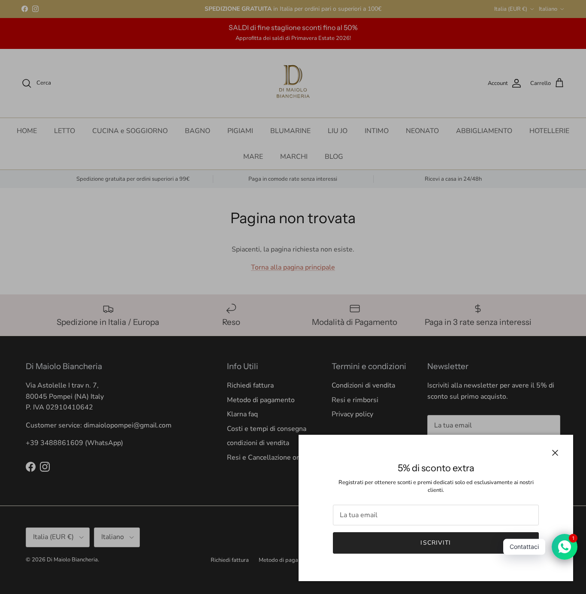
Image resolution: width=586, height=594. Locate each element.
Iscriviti (435, 543)
